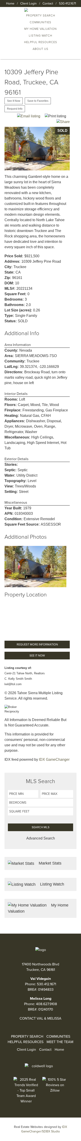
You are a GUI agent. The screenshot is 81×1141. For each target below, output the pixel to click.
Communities (40, 22)
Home (10, 3)
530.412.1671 (67, 3)
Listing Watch (40, 35)
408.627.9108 (46, 1004)
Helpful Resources (40, 42)
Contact (48, 3)
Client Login (28, 3)
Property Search (27, 1036)
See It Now (13, 100)
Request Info (14, 108)
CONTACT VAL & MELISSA (40, 1018)
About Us (40, 49)
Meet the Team (60, 1042)
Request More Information (37, 644)
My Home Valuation (40, 29)
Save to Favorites (37, 100)
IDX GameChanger (54, 759)
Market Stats (49, 863)
